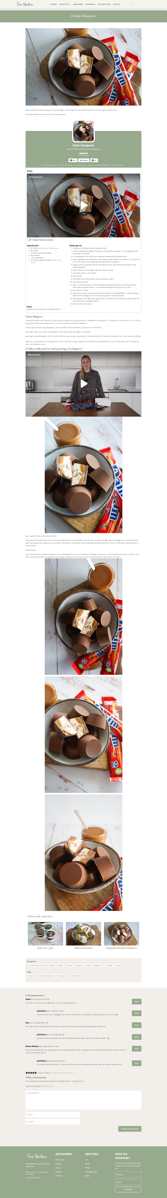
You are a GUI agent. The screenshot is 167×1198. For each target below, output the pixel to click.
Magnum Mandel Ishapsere (121, 948)
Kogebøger (90, 4)
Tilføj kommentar (130, 1128)
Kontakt (117, 4)
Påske (87, 1168)
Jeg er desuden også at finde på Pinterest (41, 554)
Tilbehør (58, 1176)
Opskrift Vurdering (33, 1086)
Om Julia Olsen (104, 4)
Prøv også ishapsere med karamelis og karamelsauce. (46, 114)
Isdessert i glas (45, 948)
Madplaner (78, 4)
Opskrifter (64, 4)
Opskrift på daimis (76, 976)
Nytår (110, 965)
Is (104, 965)
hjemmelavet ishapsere (46, 976)
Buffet (61, 965)
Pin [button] (95, 160)
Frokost (58, 1164)
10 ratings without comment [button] (61, 1073)
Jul (86, 1160)
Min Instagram (31, 550)
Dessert (69, 965)
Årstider (52, 965)
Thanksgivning (91, 1172)
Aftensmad (59, 1160)
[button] (80, 153)
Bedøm (85, 160)
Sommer (119, 965)
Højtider (97, 965)
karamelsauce (44, 248)
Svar (136, 1001)
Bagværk (58, 1172)
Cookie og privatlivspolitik (33, 1177)
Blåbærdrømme (84, 948)
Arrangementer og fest (37, 965)
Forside (53, 4)
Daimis (31, 976)
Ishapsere (62, 976)
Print (74, 160)
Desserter (79, 965)
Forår (89, 965)
